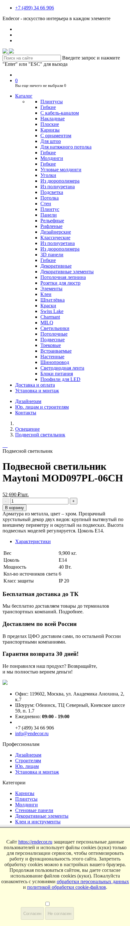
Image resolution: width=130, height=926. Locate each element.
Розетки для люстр (60, 283)
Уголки (48, 175)
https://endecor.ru (35, 841)
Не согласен (59, 913)
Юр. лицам (27, 766)
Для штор (50, 141)
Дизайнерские (55, 232)
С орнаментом (55, 135)
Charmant (50, 317)
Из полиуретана (57, 186)
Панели (48, 215)
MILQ (46, 322)
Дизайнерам (28, 401)
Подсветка (51, 192)
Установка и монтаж (37, 390)
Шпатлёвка (52, 300)
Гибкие (48, 107)
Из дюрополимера (60, 181)
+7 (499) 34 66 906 (34, 7)
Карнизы (50, 130)
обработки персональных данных (93, 881)
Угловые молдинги (60, 169)
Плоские (49, 124)
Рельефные (52, 220)
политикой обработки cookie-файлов (66, 887)
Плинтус (49, 209)
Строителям (28, 760)
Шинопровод (54, 362)
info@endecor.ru (32, 733)
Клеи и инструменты (38, 821)
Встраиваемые (56, 351)
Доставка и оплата (35, 385)
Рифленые (51, 226)
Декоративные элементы (67, 271)
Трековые (50, 345)
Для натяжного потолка (66, 147)
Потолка (49, 198)
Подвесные (52, 339)
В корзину (14, 507)
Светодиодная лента (62, 368)
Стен (45, 203)
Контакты (25, 412)
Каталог (23, 96)
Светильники (54, 328)
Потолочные (54, 334)
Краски (48, 305)
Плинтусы (51, 101)
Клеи (45, 294)
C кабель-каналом (59, 113)
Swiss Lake (51, 311)
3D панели (51, 254)
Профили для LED (60, 379)
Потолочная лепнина (63, 277)
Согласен (32, 913)
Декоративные (56, 266)
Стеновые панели (34, 810)
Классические (55, 237)
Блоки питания (56, 373)
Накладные (52, 118)
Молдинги (51, 158)
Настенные (52, 356)
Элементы (51, 288)
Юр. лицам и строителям (42, 407)
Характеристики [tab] (33, 541)
